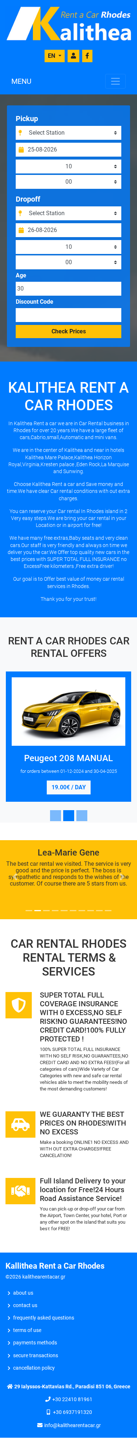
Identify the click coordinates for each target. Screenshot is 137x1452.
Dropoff (28, 199)
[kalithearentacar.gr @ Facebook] (87, 56)
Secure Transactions (35, 1355)
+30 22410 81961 (72, 1399)
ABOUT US (23, 1293)
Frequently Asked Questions (43, 1318)
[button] (14, 876)
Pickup (27, 118)
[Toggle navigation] (115, 81)
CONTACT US (25, 1305)
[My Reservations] (73, 56)
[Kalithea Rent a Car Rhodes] (68, 22)
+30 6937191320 (72, 1412)
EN (52, 55)
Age (21, 275)
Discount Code (34, 302)
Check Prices (69, 331)
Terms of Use (27, 1330)
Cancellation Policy (34, 1368)
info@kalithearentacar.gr (72, 1425)
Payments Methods (35, 1343)
